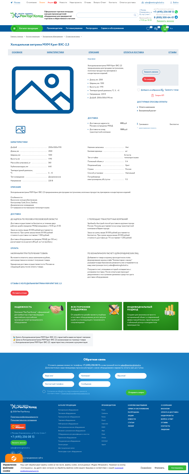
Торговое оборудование (66, 420)
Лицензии (165, 430)
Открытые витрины (73, 36)
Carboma (105, 413)
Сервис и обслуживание (112, 28)
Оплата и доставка (128, 3)
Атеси (104, 438)
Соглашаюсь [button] (177, 468)
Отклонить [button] (159, 468)
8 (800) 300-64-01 (164, 17)
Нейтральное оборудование (68, 424)
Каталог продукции (28, 28)
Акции (50, 3)
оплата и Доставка (134, 52)
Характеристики (55, 52)
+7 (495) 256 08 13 (163, 12)
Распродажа (92, 28)
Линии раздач (63, 445)
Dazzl (104, 420)
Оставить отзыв (19, 293)
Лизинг (42, 3)
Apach (104, 445)
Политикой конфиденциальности (75, 393)
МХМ (103, 427)
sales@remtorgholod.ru (130, 365)
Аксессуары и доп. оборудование (70, 452)
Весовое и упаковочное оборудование (71, 431)
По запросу (149, 79)
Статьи (131, 423)
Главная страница (17, 36)
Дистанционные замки (66, 448)
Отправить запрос (136, 392)
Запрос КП (159, 95)
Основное (17, 52)
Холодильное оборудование (53, 36)
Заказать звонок (165, 21)
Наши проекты (76, 3)
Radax (104, 417)
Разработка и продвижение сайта (28, 458)
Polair (103, 410)
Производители (54, 28)
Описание (94, 52)
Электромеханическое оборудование (71, 427)
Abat (103, 431)
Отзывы (87, 3)
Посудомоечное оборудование (69, 441)
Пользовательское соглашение (24, 420)
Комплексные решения (137, 405)
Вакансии (165, 409)
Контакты (113, 3)
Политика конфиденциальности (24, 417)
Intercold (105, 424)
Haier (103, 434)
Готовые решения (74, 28)
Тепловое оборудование (67, 413)
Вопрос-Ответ (100, 3)
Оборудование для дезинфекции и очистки (73, 434)
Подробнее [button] (146, 468)
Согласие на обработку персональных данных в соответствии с (68, 392)
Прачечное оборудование (67, 438)
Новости (63, 3)
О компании (31, 3)
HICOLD (105, 441)
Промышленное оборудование (69, 417)
